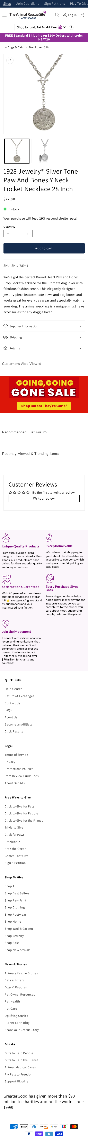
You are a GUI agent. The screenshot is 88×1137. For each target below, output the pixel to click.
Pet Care (11, 1008)
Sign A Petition (15, 863)
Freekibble (12, 842)
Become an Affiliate (19, 724)
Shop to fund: (37, 27)
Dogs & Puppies (16, 987)
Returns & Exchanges (19, 696)
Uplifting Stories (16, 1016)
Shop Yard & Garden (19, 928)
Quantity (9, 227)
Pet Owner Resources (20, 994)
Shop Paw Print (15, 900)
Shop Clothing (15, 907)
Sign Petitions (54, 4)
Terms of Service (16, 754)
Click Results (14, 731)
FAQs (8, 710)
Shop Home (13, 921)
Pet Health (12, 1001)
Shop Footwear (15, 914)
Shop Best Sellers (17, 893)
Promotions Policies (19, 769)
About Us (11, 717)
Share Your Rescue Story (22, 1030)
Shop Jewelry (14, 936)
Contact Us (12, 703)
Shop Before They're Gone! (44, 406)
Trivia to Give (14, 827)
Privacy (10, 762)
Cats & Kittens (15, 980)
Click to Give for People (21, 813)
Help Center (13, 689)
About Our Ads (15, 783)
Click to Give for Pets (19, 806)
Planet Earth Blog (17, 1022)
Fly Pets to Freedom (19, 1074)
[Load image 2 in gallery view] (44, 151)
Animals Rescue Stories (21, 973)
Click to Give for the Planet (24, 820)
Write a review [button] (44, 498)
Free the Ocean (15, 849)
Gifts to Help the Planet (21, 1060)
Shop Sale (12, 943)
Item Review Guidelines (22, 776)
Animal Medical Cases (20, 1067)
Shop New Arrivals (17, 950)
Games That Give (17, 856)
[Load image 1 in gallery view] (17, 151)
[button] (57, 15)
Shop (7, 4)
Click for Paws (15, 834)
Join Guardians (27, 4)
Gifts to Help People (19, 1053)
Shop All (10, 886)
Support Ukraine (16, 1081)
